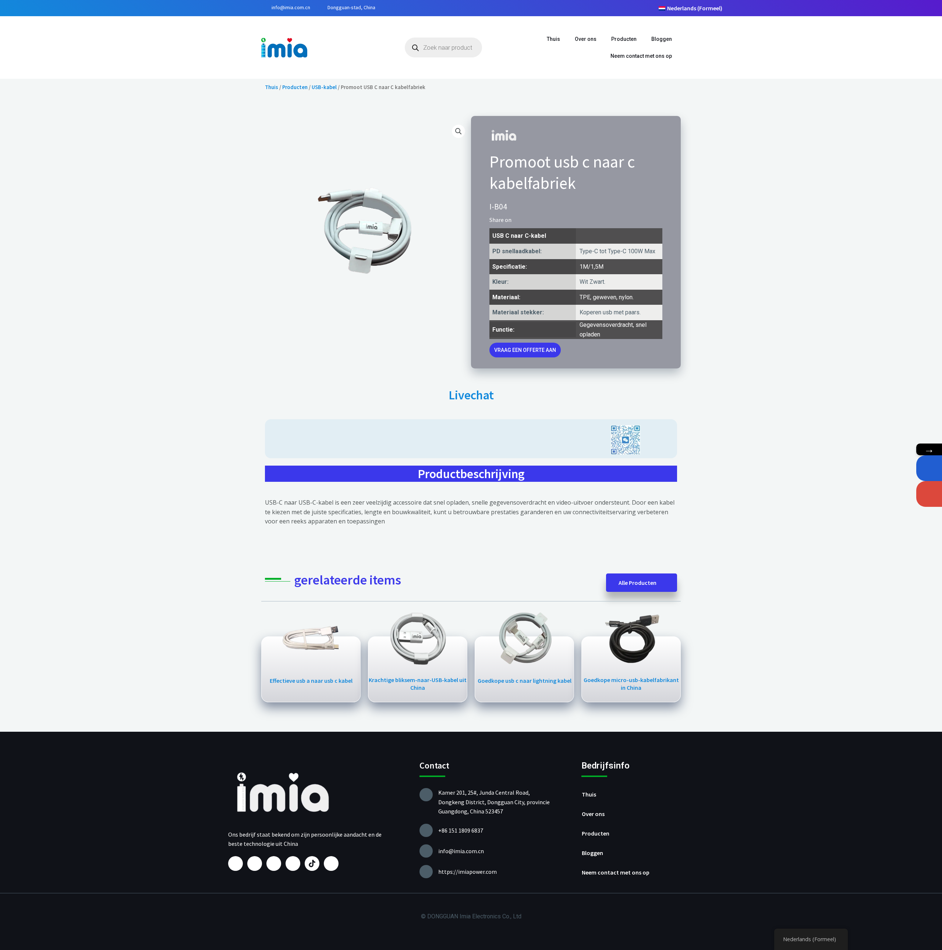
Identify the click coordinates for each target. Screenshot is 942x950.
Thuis (553, 39)
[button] (519, 219)
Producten (624, 39)
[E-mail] (929, 494)
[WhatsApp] (929, 468)
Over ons (585, 39)
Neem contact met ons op (641, 56)
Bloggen (661, 39)
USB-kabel (324, 87)
